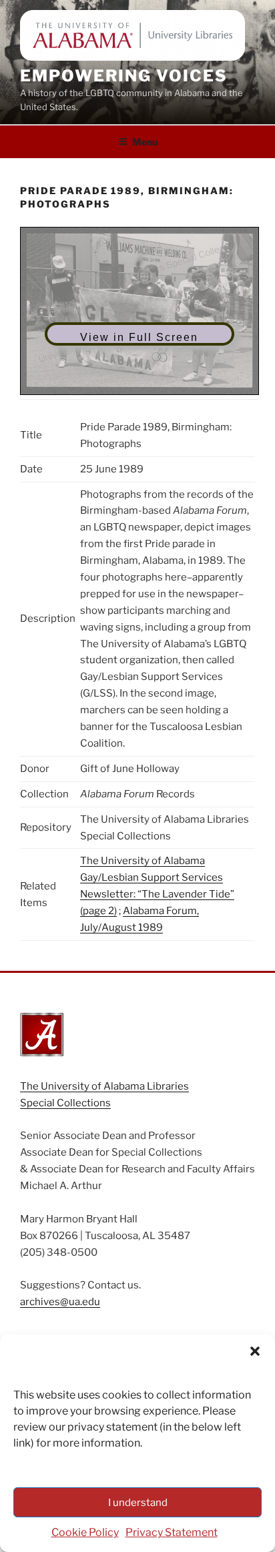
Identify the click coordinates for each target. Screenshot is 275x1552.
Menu (145, 141)
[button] (255, 1351)
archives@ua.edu (60, 1302)
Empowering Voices (124, 75)
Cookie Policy (85, 1532)
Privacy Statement (171, 1532)
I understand (138, 1503)
